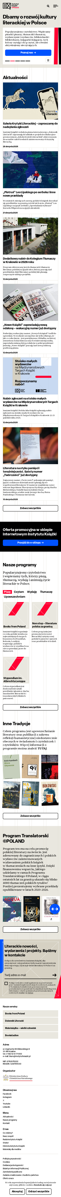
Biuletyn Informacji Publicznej (16, 1168)
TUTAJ (42, 748)
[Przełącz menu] (55, 6)
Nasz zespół (8, 1136)
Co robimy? (8, 1133)
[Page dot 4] (22, 61)
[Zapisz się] (53, 975)
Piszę (7, 592)
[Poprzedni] (52, 909)
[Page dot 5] (28, 61)
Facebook (7, 1094)
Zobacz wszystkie (30, 508)
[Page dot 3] (17, 61)
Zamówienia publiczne (12, 1172)
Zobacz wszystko (30, 816)
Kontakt (6, 1123)
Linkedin (6, 1107)
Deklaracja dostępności (13, 1165)
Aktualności (8, 1116)
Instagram (7, 1097)
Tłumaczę (46, 592)
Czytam (19, 592)
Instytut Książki (11, 6)
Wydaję (32, 592)
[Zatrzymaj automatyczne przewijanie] (48, 60)
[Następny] (57, 909)
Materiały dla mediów (12, 1149)
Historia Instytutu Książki (14, 1146)
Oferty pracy (8, 1178)
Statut (6, 1142)
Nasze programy (10, 1120)
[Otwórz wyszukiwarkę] (48, 6)
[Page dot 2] (12, 61)
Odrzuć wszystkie (38, 1191)
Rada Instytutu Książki (12, 1139)
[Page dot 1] (7, 61)
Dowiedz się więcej (42, 1185)
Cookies (6, 1162)
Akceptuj (17, 1191)
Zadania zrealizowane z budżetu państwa (20, 1175)
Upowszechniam (14, 596)
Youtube (6, 1103)
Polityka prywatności (12, 1158)
